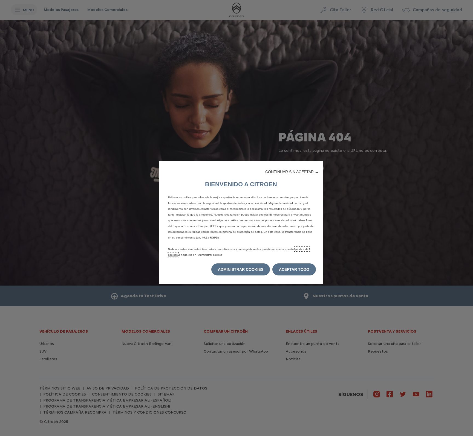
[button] (292, 172)
